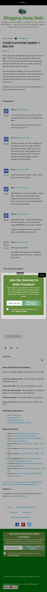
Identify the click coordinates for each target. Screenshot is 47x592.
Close (42, 275)
